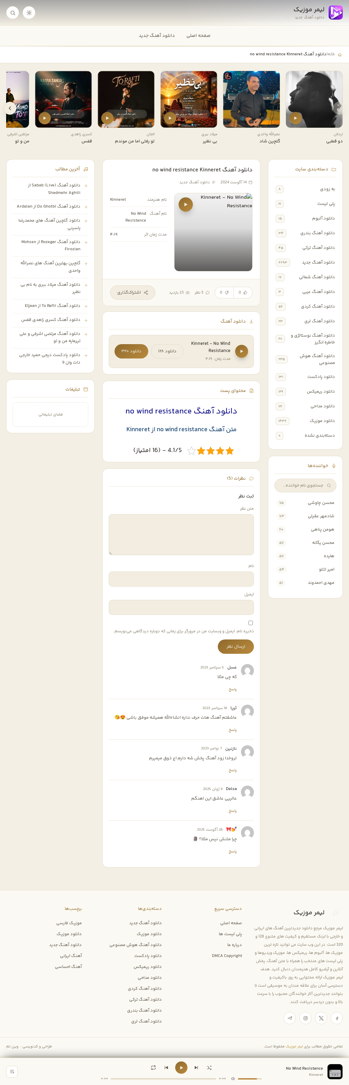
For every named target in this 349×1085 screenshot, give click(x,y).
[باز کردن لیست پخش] (12, 1071)
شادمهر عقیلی (321, 516)
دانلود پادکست (321, 377)
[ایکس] (321, 1018)
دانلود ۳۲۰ (131, 351)
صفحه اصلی (198, 35)
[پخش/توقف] (181, 1067)
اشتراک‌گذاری (129, 292)
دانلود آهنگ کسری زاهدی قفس (50, 319)
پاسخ (233, 689)
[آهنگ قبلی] (166, 1067)
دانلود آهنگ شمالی (317, 277)
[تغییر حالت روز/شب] (28, 12)
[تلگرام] (290, 1018)
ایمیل (249, 594)
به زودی (327, 189)
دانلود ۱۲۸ (167, 351)
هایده (329, 556)
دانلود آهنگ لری (319, 321)
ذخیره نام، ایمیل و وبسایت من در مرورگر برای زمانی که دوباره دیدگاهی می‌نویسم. (183, 631)
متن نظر (247, 509)
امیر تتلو (326, 569)
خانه (331, 54)
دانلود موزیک (322, 421)
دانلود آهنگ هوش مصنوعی (317, 359)
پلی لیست (326, 203)
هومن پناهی (322, 529)
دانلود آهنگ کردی (318, 306)
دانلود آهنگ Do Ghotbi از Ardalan (48, 206)
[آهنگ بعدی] (196, 1067)
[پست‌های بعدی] (9, 108)
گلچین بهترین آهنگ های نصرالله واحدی (50, 267)
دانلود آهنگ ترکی (318, 247)
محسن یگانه (323, 542)
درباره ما (234, 945)
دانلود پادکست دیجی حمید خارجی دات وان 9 (49, 359)
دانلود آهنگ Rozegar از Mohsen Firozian (50, 246)
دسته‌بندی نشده (320, 435)
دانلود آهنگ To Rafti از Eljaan (52, 305)
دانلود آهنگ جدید (157, 35)
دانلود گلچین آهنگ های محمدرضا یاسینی (49, 224)
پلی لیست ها (230, 934)
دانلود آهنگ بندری (317, 233)
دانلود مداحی (322, 406)
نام (251, 566)
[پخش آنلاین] (295, 118)
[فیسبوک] (337, 1018)
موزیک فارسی (69, 923)
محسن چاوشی (321, 502)
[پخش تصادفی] (209, 1067)
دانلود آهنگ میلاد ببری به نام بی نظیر (50, 288)
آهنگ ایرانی (71, 956)
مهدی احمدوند (321, 582)
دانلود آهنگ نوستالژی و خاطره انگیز (313, 339)
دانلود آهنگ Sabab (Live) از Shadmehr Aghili (54, 189)
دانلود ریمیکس (321, 391)
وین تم (12, 1046)
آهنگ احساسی (68, 966)
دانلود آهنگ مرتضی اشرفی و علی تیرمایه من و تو (49, 337)
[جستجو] (12, 12)
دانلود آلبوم (323, 218)
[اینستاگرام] (305, 1018)
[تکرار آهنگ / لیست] (153, 1067)
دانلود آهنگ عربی (318, 291)
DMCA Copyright (227, 956)
